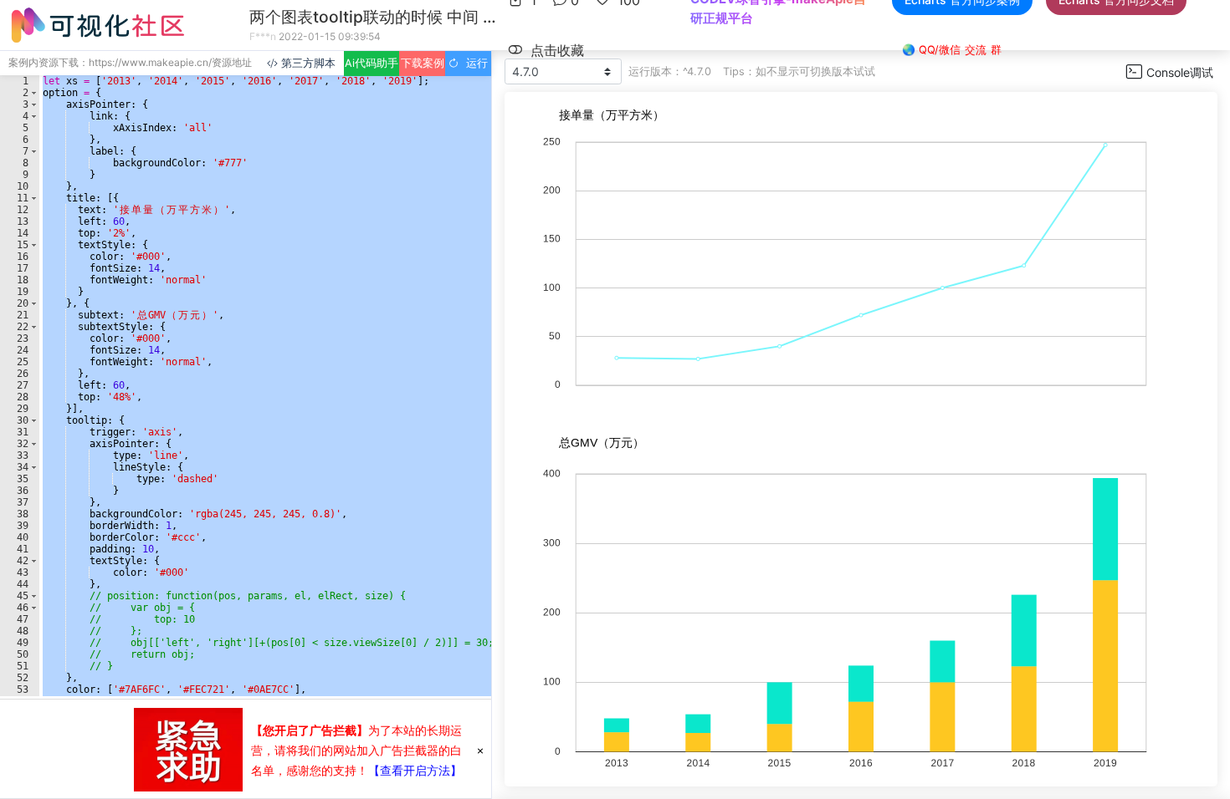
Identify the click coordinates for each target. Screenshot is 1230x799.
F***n (262, 36)
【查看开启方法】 (415, 770)
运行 (473, 63)
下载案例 (422, 63)
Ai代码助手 (371, 63)
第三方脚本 (307, 63)
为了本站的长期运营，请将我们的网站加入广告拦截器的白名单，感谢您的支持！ (356, 750)
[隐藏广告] (480, 749)
